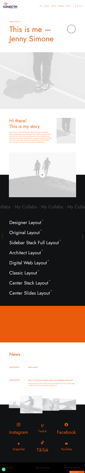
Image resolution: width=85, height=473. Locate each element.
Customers (37, 467)
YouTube (66, 449)
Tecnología (61, 6)
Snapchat (19, 449)
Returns (42, 467)
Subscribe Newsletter (8, 467)
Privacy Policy (46, 467)
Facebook (66, 432)
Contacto (68, 6)
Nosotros (46, 6)
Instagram (18, 432)
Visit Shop (83, 236)
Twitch (42, 431)
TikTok (42, 450)
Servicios (53, 6)
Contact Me (2, 236)
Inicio (41, 6)
